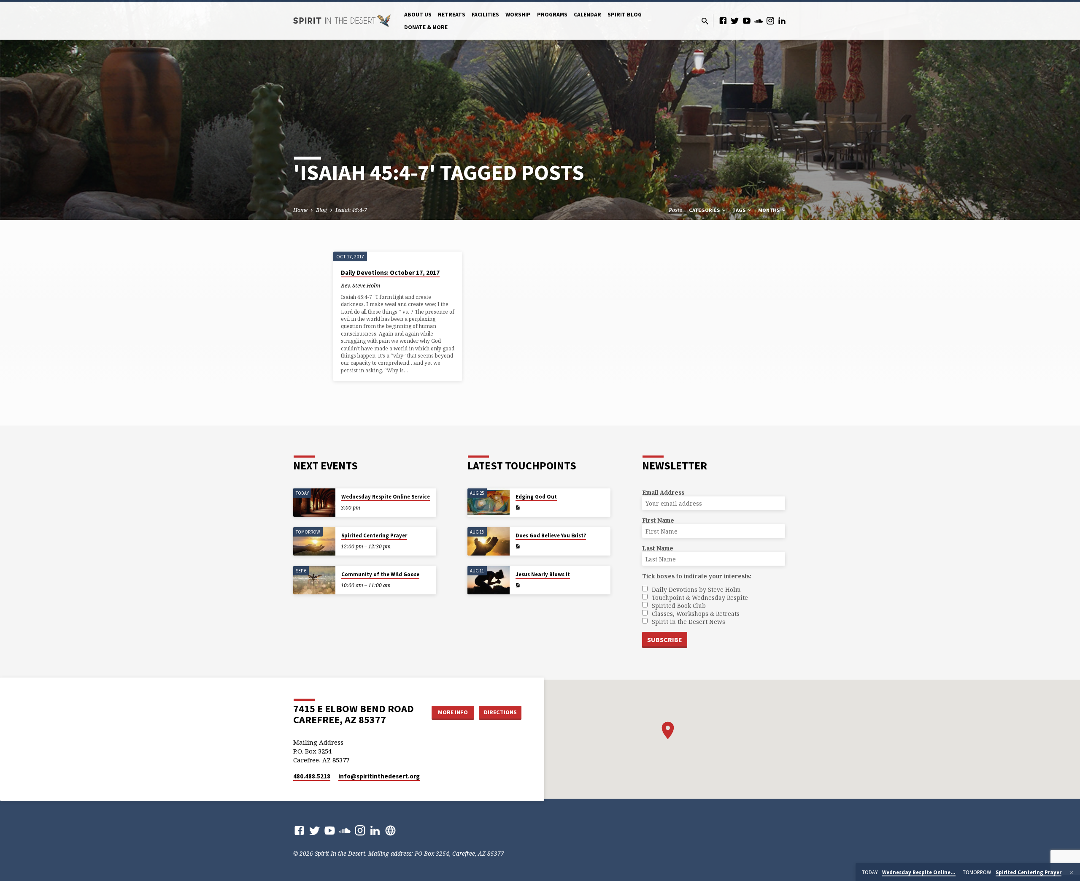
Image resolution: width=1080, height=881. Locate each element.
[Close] (1071, 872)
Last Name (657, 548)
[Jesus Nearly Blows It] (488, 580)
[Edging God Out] (488, 502)
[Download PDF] (517, 507)
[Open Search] (705, 21)
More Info (453, 712)
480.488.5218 (311, 776)
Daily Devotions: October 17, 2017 (390, 272)
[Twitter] (735, 20)
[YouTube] (746, 20)
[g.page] (390, 830)
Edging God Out (536, 496)
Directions (500, 712)
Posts (675, 210)
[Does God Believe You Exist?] (488, 541)
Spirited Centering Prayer (374, 535)
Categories (705, 210)
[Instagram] (770, 20)
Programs (552, 14)
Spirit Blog (625, 14)
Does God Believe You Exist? (551, 535)
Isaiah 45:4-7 (351, 210)
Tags (739, 210)
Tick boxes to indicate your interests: (696, 576)
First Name (658, 520)
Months (769, 210)
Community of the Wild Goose (380, 574)
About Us (418, 14)
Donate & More (426, 27)
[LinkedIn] (782, 20)
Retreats (451, 14)
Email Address (663, 492)
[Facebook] (723, 20)
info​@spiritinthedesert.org (379, 776)
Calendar (587, 14)
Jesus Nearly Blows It (543, 574)
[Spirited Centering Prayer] (314, 541)
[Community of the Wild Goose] (314, 580)
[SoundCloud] (758, 20)
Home (300, 210)
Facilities (485, 14)
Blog (321, 210)
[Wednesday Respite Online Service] (314, 502)
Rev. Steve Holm (360, 285)
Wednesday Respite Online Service (385, 496)
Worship (518, 14)
